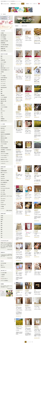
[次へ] (32, 342)
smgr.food (3, 178)
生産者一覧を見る (9, 210)
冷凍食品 (2, 71)
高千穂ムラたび (3, 184)
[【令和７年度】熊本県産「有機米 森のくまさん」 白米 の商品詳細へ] (37, 269)
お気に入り (35, 3)
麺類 (1, 93)
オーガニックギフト (4, 157)
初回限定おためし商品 (4, 40)
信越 (1, 223)
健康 (1, 108)
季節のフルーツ (3, 136)
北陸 (1, 227)
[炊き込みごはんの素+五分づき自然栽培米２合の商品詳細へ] (37, 288)
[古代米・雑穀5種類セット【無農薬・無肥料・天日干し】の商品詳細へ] (28, 289)
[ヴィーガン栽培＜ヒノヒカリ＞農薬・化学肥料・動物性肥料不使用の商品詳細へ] (37, 36)
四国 (1, 233)
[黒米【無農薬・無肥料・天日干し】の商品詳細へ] (37, 111)
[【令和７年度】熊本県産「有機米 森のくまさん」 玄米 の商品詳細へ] (18, 208)
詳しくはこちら (10, 249)
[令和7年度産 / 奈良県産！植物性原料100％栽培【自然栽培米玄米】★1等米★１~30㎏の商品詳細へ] (18, 73)
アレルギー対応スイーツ (4, 155)
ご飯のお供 (2, 95)
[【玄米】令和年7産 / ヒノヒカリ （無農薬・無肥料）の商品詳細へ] (37, 57)
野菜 (1, 56)
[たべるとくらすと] (5, 4)
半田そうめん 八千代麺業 (5, 180)
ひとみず (2, 202)
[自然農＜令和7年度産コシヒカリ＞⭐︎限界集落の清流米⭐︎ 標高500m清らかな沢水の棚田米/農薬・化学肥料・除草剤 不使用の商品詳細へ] (28, 192)
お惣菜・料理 (3, 60)
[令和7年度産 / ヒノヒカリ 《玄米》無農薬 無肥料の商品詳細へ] (37, 303)
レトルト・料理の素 (4, 97)
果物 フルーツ (3, 64)
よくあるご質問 (4, 272)
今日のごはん (3, 267)
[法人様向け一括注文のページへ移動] (6, 18)
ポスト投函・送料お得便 (4, 44)
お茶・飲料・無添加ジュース (5, 69)
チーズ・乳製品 (3, 75)
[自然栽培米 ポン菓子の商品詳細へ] (18, 289)
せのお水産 (2, 176)
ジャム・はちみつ (3, 85)
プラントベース (3, 81)
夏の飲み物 (2, 132)
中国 (1, 231)
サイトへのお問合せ (5, 280)
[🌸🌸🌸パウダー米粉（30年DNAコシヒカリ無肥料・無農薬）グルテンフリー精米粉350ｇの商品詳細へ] (28, 230)
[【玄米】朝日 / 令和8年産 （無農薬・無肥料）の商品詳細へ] (37, 328)
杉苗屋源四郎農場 (4, 170)
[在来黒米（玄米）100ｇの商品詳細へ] (28, 269)
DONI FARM (3, 200)
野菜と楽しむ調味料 (4, 137)
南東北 (2, 219)
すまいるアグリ (3, 198)
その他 (2, 116)
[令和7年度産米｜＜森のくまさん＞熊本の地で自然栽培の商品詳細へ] (28, 303)
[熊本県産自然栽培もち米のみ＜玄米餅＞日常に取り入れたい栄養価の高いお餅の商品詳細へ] (28, 148)
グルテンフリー (3, 105)
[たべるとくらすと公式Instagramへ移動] (6, 293)
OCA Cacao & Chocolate (5, 188)
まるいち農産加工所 (4, 182)
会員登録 (27, 3)
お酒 (1, 112)
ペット (2, 114)
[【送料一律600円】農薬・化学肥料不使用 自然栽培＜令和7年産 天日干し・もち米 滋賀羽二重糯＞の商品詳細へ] (28, 127)
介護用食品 (2, 118)
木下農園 (2, 206)
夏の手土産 (2, 128)
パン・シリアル (3, 83)
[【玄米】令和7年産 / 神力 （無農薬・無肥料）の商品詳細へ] (18, 57)
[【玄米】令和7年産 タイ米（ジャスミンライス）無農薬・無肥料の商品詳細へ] (28, 57)
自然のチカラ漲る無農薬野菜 (5, 134)
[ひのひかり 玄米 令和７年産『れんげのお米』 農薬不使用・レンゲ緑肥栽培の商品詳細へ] (18, 251)
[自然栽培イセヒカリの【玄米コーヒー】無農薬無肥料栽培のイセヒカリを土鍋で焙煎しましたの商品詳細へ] (18, 192)
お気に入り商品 (3, 50)
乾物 (1, 89)
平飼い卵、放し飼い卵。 (4, 141)
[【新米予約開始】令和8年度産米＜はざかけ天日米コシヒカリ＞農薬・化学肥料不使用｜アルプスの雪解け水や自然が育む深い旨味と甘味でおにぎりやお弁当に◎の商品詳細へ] (37, 130)
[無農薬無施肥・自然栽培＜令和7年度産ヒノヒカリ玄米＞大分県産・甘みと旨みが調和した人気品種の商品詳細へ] (18, 152)
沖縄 (1, 237)
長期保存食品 (3, 151)
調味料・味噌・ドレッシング (5, 67)
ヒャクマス (2, 208)
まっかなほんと (3, 186)
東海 (1, 225)
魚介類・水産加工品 (4, 77)
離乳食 (2, 103)
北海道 (2, 215)
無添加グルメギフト (4, 120)
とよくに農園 (3, 190)
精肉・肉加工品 (3, 79)
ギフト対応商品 (3, 36)
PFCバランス (3, 110)
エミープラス (3, 192)
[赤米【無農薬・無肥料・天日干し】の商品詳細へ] (37, 249)
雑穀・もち (2, 65)
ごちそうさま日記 (3, 263)
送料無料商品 (3, 42)
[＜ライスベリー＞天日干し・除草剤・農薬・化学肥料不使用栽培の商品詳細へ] (37, 75)
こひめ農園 (2, 174)
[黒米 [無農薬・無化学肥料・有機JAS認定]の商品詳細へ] (18, 172)
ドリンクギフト (3, 130)
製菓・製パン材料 (3, 101)
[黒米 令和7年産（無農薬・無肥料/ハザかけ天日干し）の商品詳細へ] (28, 74)
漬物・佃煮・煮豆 (3, 99)
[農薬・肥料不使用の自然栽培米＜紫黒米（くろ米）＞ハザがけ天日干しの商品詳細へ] (18, 126)
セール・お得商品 (3, 38)
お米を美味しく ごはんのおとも (6, 149)
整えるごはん (3, 139)
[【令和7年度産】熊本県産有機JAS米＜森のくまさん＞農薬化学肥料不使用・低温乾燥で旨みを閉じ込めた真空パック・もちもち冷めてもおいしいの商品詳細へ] (28, 111)
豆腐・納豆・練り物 (3, 87)
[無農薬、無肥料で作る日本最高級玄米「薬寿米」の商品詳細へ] (37, 92)
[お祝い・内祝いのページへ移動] (6, 22)
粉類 (1, 91)
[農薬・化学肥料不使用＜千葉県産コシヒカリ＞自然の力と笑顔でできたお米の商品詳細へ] (18, 272)
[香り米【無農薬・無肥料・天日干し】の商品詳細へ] (28, 209)
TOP (1, 14)
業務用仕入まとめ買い (4, 46)
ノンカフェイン (3, 163)
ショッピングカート (5, 278)
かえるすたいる (3, 204)
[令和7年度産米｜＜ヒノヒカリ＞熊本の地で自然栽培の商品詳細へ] (18, 111)
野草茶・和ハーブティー (4, 159)
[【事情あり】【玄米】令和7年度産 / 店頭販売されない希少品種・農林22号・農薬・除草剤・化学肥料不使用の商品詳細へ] (18, 93)
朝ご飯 (2, 145)
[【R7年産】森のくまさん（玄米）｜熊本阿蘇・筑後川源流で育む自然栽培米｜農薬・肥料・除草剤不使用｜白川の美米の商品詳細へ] (28, 34)
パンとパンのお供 (3, 143)
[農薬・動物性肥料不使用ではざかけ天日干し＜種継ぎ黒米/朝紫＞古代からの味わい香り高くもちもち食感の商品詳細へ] (37, 148)
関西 (1, 229)
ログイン (31, 3)
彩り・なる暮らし (3, 194)
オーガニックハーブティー (5, 161)
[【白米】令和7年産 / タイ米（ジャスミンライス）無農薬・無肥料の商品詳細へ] (28, 92)
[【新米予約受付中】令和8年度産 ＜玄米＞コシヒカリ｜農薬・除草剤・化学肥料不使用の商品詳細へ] (18, 307)
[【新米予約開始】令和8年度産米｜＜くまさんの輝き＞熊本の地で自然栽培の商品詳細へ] (18, 232)
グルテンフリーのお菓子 (4, 153)
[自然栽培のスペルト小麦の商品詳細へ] (37, 230)
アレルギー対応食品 (4, 106)
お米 (1, 58)
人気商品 (2, 33)
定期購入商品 (3, 48)
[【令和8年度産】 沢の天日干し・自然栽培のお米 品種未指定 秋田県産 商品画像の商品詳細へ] (37, 211)
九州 (1, 235)
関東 (1, 221)
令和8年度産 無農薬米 (4, 147)
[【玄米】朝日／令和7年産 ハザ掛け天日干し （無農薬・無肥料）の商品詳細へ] (18, 38)
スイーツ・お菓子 (3, 62)
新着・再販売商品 (3, 34)
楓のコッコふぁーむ (4, 172)
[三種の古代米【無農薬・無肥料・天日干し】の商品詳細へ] (37, 174)
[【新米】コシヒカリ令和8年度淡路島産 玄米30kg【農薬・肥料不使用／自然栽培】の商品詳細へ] (18, 326)
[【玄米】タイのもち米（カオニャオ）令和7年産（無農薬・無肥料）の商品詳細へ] (37, 192)
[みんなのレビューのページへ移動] (6, 27)
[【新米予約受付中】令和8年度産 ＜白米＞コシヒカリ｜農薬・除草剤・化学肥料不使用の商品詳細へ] (28, 327)
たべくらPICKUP (3, 126)
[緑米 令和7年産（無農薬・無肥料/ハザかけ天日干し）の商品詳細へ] (28, 172)
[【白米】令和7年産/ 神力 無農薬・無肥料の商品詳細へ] (28, 249)
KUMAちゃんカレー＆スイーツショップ (6, 196)
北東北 (2, 217)
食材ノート (2, 265)
